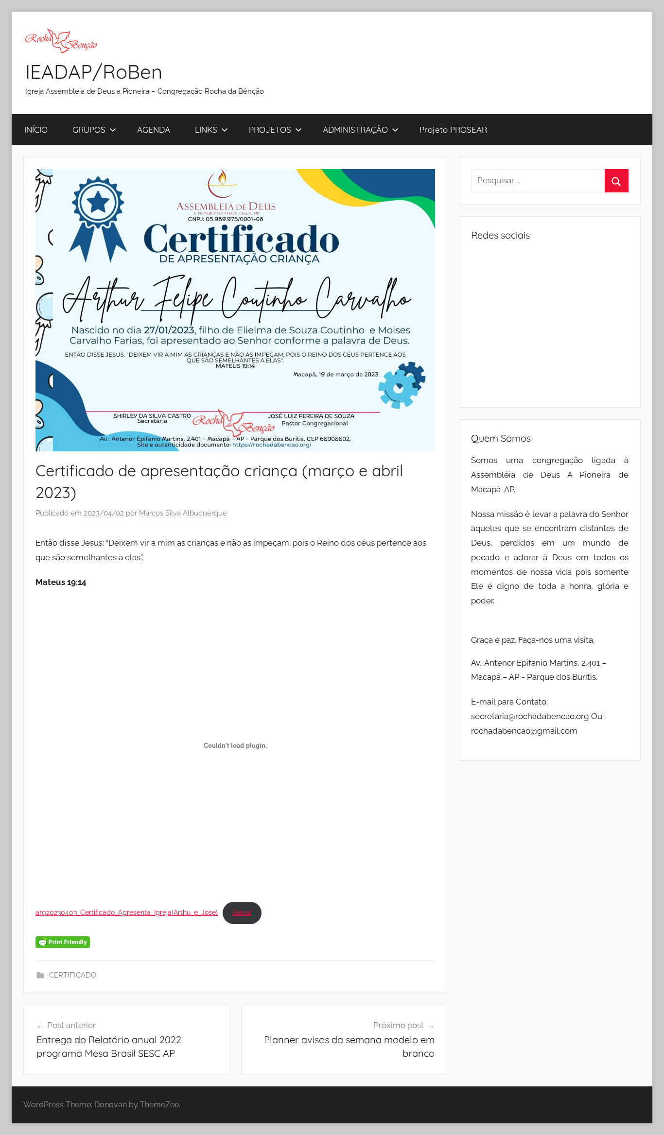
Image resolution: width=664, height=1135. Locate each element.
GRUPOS (88, 129)
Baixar (242, 912)
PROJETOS (270, 129)
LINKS (206, 129)
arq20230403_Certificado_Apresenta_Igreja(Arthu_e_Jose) (126, 912)
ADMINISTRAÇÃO (355, 129)
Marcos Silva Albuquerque (183, 513)
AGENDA (153, 129)
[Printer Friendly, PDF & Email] (62, 942)
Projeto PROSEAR (453, 129)
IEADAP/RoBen (93, 71)
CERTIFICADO (72, 975)
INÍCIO (36, 129)
